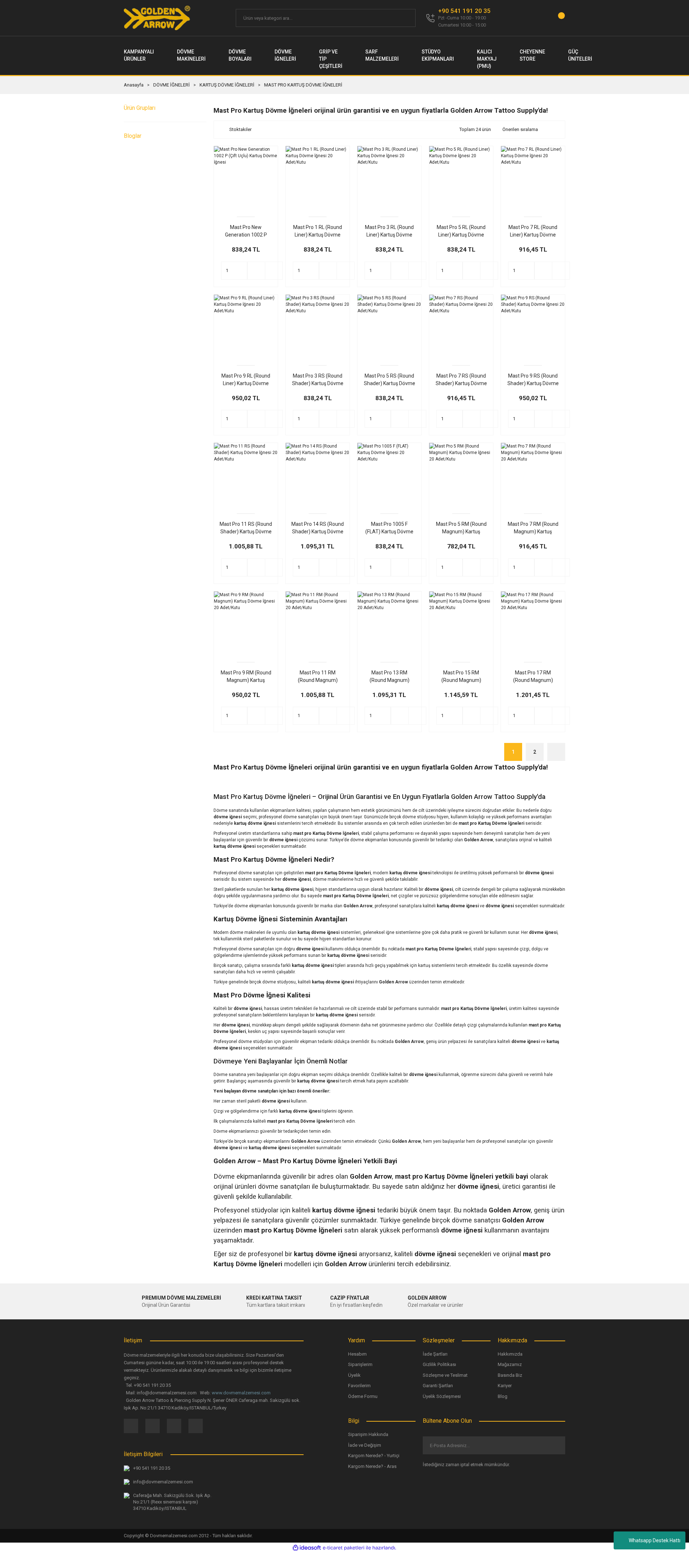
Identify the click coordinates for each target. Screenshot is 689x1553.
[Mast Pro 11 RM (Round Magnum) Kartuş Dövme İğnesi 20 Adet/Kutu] (318, 623)
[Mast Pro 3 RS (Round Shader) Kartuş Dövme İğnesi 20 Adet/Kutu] (318, 327)
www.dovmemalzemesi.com (241, 1392)
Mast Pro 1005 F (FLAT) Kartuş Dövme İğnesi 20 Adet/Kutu (389, 528)
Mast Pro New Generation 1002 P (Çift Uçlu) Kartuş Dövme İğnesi (246, 231)
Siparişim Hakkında (368, 1434)
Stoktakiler (240, 129)
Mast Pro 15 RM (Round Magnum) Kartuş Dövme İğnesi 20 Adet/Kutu (461, 677)
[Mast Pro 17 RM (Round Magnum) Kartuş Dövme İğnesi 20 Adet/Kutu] (533, 623)
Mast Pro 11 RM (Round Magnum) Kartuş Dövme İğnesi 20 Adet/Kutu (317, 677)
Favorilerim (359, 1385)
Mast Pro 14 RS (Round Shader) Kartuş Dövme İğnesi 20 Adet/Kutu (317, 528)
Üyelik (354, 1375)
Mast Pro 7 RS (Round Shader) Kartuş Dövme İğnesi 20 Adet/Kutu (461, 380)
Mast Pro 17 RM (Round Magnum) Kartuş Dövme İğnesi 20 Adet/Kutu (533, 677)
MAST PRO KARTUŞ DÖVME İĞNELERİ (303, 85)
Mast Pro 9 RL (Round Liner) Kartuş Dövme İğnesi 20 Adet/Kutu (245, 380)
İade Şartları (435, 1354)
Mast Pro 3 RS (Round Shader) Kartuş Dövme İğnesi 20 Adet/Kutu (317, 380)
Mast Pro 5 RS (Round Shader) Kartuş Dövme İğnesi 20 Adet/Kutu (389, 380)
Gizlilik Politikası (439, 1364)
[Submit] (554, 1445)
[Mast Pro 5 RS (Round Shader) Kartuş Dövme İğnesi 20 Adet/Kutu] (389, 327)
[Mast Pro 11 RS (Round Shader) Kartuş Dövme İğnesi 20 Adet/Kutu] (246, 475)
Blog (502, 1396)
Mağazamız (510, 1364)
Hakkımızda (510, 1354)
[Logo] (157, 18)
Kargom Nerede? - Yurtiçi (373, 1455)
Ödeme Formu (363, 1396)
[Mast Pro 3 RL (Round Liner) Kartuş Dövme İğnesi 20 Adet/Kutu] (389, 178)
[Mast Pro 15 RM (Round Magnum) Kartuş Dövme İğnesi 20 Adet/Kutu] (461, 623)
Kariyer (505, 1385)
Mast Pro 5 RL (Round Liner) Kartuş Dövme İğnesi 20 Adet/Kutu (461, 231)
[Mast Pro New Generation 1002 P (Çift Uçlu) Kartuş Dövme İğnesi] (246, 178)
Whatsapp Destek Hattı (654, 1540)
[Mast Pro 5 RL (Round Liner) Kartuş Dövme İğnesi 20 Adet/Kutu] (461, 178)
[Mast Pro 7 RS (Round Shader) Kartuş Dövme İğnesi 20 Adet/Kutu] (461, 327)
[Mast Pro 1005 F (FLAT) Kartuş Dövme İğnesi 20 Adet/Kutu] (389, 475)
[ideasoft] (306, 1547)
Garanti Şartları (438, 1385)
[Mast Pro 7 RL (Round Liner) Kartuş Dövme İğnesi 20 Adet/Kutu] (533, 178)
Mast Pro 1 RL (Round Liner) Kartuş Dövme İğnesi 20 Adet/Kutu (317, 231)
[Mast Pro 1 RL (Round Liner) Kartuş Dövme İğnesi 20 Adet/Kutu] (318, 178)
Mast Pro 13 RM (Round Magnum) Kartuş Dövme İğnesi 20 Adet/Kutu (389, 677)
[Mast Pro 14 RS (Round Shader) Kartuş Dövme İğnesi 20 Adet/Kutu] (318, 475)
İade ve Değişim (364, 1445)
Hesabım (357, 1354)
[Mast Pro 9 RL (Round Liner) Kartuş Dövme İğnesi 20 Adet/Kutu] (246, 327)
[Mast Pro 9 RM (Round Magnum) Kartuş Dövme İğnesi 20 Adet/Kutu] (246, 623)
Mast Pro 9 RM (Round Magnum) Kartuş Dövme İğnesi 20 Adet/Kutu (246, 677)
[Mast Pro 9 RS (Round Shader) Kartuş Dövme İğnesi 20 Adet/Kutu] (533, 327)
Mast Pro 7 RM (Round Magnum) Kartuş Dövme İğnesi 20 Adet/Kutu (533, 528)
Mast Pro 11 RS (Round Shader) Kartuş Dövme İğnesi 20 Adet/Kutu (246, 528)
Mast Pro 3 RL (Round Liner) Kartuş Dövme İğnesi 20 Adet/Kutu (389, 231)
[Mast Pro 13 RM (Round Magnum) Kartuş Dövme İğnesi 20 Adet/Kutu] (389, 623)
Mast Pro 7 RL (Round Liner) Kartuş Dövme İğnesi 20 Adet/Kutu (532, 231)
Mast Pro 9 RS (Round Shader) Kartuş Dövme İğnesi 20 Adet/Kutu (533, 380)
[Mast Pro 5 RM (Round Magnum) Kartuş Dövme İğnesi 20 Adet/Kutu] (461, 475)
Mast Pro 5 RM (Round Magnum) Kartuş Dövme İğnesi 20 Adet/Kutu (461, 528)
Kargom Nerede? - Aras (372, 1466)
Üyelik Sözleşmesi (442, 1396)
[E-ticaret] (344, 1547)
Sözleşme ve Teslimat (445, 1375)
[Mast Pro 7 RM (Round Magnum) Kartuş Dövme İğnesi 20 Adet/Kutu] (533, 475)
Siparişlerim (360, 1364)
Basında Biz (510, 1375)
